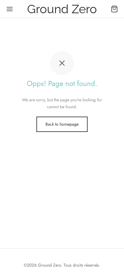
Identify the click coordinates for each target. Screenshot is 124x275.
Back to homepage (62, 124)
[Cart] (114, 9)
